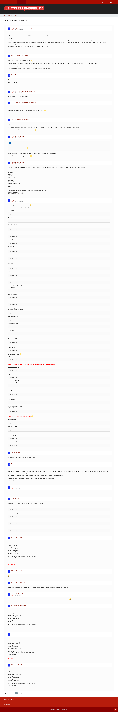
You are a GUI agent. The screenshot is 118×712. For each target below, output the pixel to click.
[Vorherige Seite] (5, 693)
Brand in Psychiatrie (16, 74)
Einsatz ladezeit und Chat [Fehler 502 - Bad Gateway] (23, 91)
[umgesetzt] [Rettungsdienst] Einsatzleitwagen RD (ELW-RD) (25, 28)
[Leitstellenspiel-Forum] (59, 9)
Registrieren (104, 2)
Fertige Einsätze (15, 200)
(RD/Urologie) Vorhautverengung (19, 571)
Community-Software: (59, 709)
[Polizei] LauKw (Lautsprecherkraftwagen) (21, 55)
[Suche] (111, 2)
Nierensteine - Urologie (16, 487)
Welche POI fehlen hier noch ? (18, 136)
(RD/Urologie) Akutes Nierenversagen (20, 664)
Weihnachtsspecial (15, 452)
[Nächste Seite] (26, 693)
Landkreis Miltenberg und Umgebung (20, 119)
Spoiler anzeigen (13, 214)
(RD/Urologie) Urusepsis (16, 537)
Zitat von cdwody (15, 143)
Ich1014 (12, 29)
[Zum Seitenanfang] (115, 709)
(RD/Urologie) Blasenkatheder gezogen (20, 594)
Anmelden (96, 2)
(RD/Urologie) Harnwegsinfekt (18, 582)
